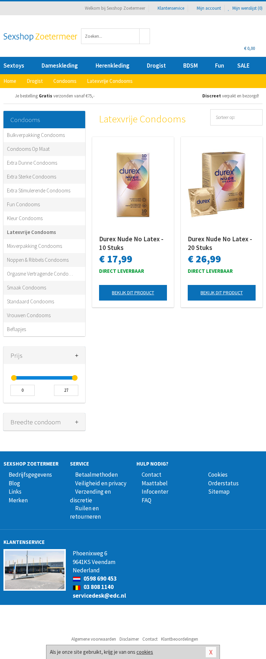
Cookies (218, 474)
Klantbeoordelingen (179, 639)
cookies (144, 652)
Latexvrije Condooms (31, 232)
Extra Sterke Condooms (31, 176)
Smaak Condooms (26, 287)
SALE (243, 65)
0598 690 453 (99, 578)
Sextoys (13, 65)
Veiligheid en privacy (100, 483)
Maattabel (155, 483)
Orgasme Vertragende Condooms (41, 273)
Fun (219, 65)
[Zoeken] (145, 36)
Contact (151, 474)
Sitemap (219, 491)
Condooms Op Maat (28, 149)
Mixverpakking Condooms (34, 246)
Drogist (156, 65)
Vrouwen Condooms (29, 315)
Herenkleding (113, 65)
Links (15, 491)
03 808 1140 (98, 587)
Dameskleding (60, 65)
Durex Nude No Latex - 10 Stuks (131, 243)
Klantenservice (171, 8)
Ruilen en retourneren (85, 512)
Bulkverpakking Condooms (36, 135)
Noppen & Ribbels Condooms (38, 260)
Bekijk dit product (133, 292)
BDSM (190, 65)
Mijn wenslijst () (247, 8)
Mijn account (209, 8)
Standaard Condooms (30, 301)
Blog (14, 483)
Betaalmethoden (96, 474)
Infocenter (155, 491)
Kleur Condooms (25, 218)
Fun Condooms (23, 204)
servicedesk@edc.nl (99, 595)
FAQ (146, 500)
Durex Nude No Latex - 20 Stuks (220, 243)
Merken (18, 500)
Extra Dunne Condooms (32, 162)
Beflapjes (16, 329)
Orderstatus (223, 483)
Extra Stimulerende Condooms (38, 190)
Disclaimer (129, 639)
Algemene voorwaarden (93, 639)
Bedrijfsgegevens (30, 474)
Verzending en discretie (90, 496)
